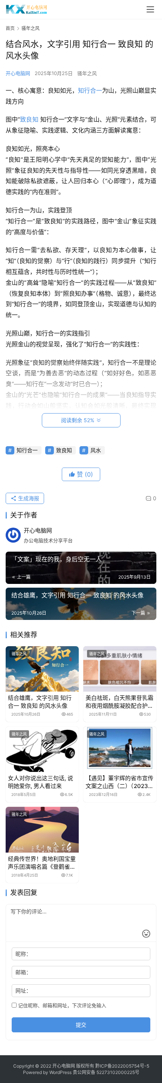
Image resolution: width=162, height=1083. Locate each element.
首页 (10, 28)
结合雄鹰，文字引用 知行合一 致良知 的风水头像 (40, 701)
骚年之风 (87, 73)
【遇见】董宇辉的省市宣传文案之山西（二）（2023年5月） (120, 782)
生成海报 (28, 498)
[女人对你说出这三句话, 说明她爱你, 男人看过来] (42, 749)
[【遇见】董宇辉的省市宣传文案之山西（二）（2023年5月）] (119, 749)
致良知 (29, 119)
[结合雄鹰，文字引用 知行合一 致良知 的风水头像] (42, 669)
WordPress (60, 1072)
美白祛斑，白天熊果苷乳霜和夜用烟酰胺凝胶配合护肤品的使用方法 (119, 702)
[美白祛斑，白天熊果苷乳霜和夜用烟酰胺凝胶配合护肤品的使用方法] (119, 669)
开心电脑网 (18, 73)
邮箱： (23, 972)
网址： (23, 990)
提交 (81, 1024)
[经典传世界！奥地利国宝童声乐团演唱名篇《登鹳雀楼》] (42, 829)
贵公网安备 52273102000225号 (106, 1072)
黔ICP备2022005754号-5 (122, 1066)
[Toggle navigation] (150, 9)
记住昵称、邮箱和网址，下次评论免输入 (61, 1005)
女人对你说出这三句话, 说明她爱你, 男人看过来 (40, 782)
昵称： (23, 954)
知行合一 (90, 90)
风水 (95, 450)
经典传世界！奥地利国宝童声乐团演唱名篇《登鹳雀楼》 (42, 863)
